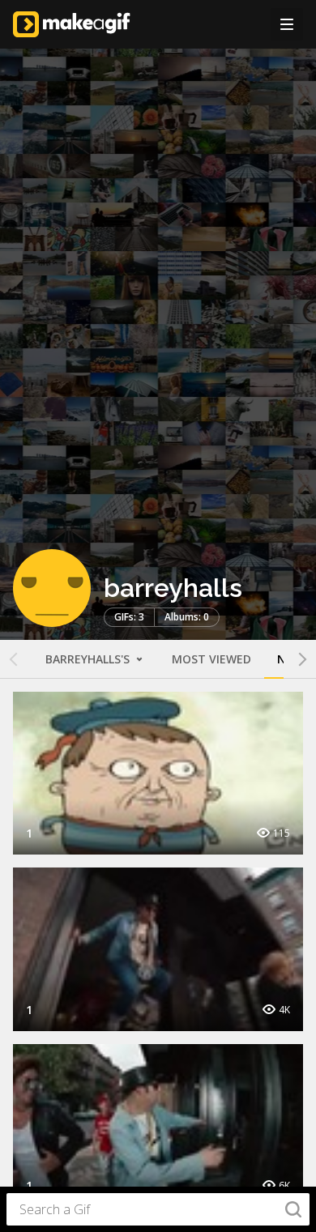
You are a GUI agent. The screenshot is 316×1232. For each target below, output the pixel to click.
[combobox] (158, 1209)
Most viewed (211, 659)
